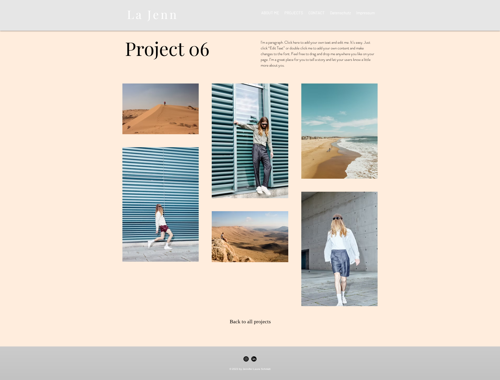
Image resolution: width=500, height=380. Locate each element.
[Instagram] (246, 359)
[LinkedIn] (254, 359)
